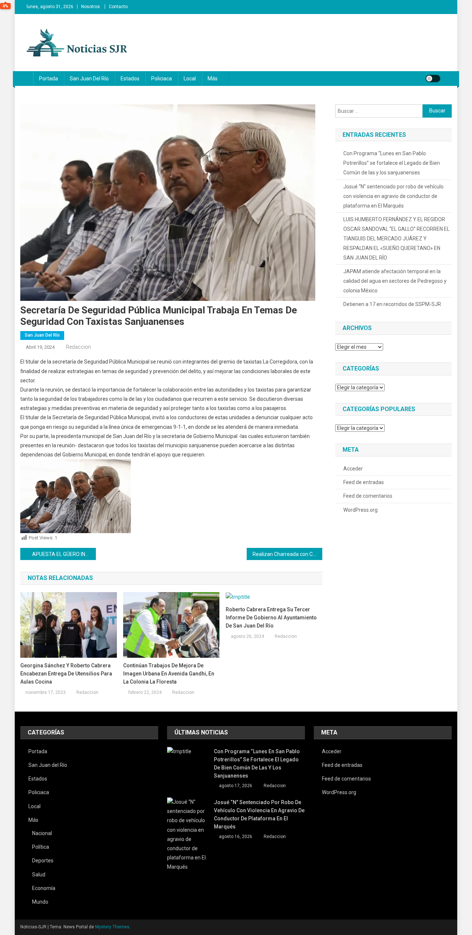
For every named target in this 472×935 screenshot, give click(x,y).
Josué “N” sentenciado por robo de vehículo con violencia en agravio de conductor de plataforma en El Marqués (393, 196)
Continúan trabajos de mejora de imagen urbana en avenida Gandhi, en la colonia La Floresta (168, 674)
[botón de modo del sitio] (433, 78)
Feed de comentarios (367, 496)
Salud (38, 874)
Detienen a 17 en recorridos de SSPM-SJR (392, 304)
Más (213, 78)
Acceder (353, 469)
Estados (130, 78)
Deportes (42, 860)
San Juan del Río (89, 78)
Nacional (42, 833)
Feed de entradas (363, 482)
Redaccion (78, 347)
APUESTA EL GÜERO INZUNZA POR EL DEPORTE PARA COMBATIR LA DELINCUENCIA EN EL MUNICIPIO (64, 554)
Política (40, 847)
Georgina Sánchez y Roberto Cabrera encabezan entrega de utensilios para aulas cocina (66, 674)
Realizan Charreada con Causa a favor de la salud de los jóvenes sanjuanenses (287, 554)
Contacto (118, 6)
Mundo (40, 902)
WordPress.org (360, 510)
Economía (43, 888)
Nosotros (90, 6)
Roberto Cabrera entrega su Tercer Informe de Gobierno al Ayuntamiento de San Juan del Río (271, 617)
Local (190, 78)
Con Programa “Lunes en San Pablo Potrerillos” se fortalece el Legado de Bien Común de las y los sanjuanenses (391, 162)
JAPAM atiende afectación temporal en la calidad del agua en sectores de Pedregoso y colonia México (395, 280)
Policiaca (161, 78)
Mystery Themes (112, 926)
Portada (48, 78)
